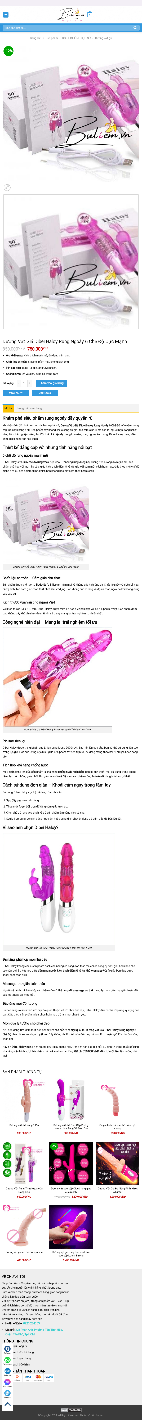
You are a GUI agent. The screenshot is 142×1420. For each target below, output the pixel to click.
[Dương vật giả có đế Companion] (24, 1226)
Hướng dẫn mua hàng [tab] (29, 408)
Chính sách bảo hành (17, 1364)
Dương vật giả (104, 38)
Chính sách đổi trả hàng (19, 1352)
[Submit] (135, 27)
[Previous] (4, 332)
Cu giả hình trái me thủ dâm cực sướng (117, 1127)
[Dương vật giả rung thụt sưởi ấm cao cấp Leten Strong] (71, 1226)
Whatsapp (7, 1364)
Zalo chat (7, 1375)
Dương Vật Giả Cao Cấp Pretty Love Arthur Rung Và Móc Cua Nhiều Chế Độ (71, 1127)
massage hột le (100, 970)
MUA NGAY (16, 392)
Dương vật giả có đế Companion (24, 1252)
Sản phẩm (52, 38)
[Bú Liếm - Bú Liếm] (71, 15)
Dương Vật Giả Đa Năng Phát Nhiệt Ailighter (118, 1190)
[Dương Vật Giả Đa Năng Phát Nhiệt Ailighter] (117, 1163)
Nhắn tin (7, 1397)
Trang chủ (35, 38)
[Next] (15, 185)
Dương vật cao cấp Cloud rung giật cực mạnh (71, 1190)
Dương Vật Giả (69, 425)
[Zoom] (7, 187)
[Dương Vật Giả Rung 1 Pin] (24, 1100)
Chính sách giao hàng (18, 1358)
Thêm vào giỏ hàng (51, 383)
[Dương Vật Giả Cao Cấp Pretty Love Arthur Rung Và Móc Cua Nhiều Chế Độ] (71, 1100)
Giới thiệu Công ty (16, 1346)
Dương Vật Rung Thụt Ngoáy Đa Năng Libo (24, 1190)
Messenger (7, 1386)
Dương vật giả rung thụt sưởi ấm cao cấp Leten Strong (71, 1254)
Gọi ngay (7, 1353)
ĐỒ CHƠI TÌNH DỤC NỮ (76, 38)
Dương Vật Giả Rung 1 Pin (24, 1125)
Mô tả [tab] (8, 408)
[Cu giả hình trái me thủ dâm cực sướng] (117, 1100)
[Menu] (6, 15)
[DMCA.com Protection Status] (71, 1409)
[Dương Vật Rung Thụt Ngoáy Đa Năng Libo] (24, 1163)
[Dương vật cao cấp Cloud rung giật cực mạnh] (71, 1163)
